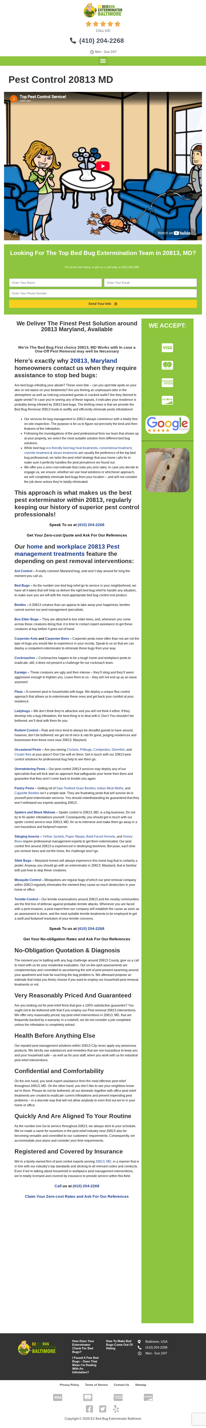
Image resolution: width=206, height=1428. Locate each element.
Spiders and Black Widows (34, 812)
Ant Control (23, 571)
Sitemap (140, 1384)
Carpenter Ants (26, 638)
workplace (71, 546)
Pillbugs (86, 749)
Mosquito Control (27, 880)
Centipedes (101, 749)
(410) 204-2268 (91, 525)
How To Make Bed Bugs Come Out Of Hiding (119, 1344)
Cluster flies (22, 754)
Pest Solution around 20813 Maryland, (89, 326)
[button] (103, 60)
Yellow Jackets (53, 836)
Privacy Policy (69, 1384)
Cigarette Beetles (26, 793)
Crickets (72, 749)
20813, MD (103, 1161)
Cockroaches (24, 658)
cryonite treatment (36, 452)
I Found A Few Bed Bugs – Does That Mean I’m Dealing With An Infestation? (85, 1365)
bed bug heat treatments (80, 448)
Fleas (18, 691)
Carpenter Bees (57, 638)
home (35, 546)
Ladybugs (22, 711)
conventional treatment (115, 448)
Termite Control (26, 899)
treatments (69, 553)
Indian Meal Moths (110, 788)
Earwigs (20, 672)
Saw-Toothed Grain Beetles (76, 788)
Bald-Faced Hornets (100, 836)
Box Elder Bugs (26, 619)
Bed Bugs (22, 585)
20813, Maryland (93, 360)
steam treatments (65, 452)
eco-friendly (54, 448)
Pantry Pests (24, 788)
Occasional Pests (27, 749)
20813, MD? (179, 253)
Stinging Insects (26, 836)
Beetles (20, 605)
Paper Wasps (75, 836)
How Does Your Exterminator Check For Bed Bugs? (83, 1346)
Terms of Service (96, 1384)
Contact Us (121, 1384)
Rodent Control (26, 730)
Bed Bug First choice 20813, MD (68, 347)
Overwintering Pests (29, 769)
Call (58, 1186)
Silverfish (118, 749)
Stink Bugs (22, 860)
